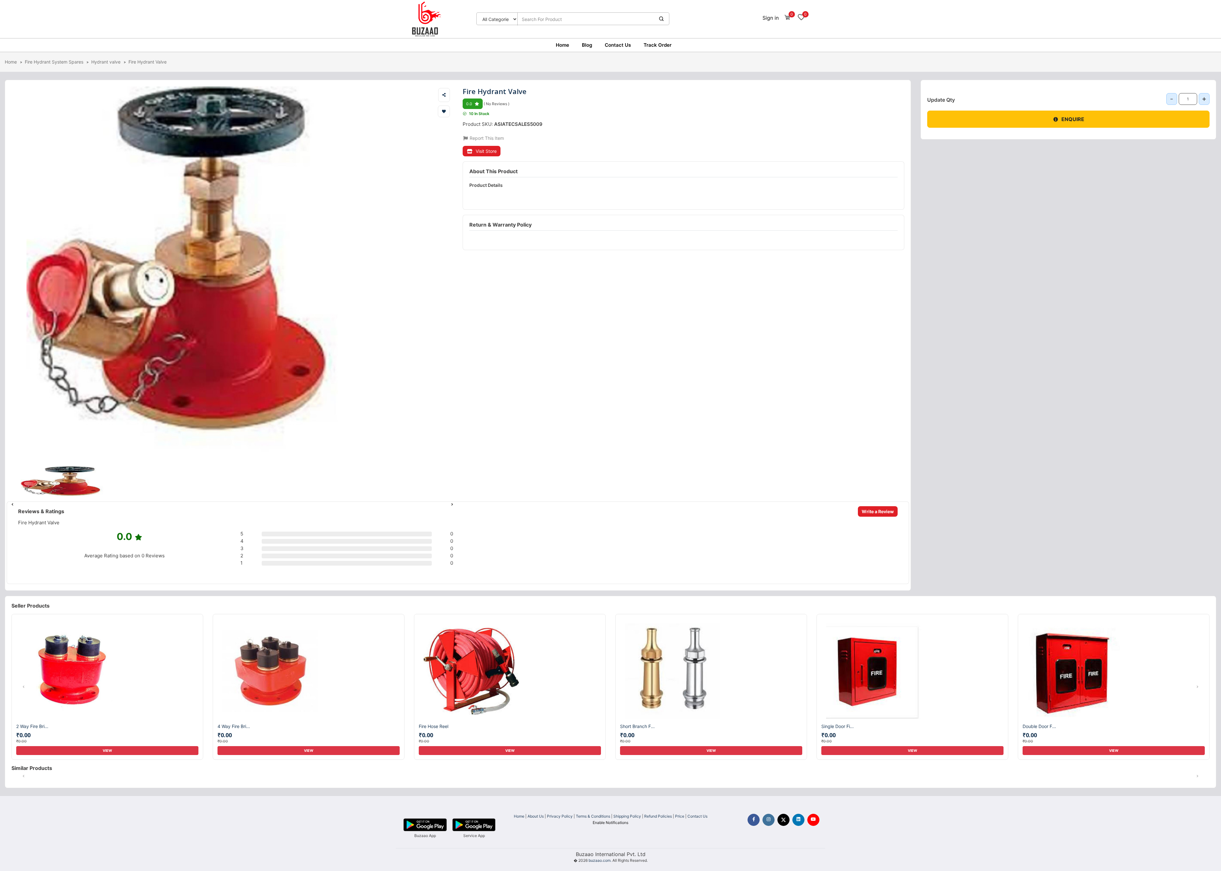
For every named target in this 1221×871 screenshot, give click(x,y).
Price (679, 816)
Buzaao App (425, 835)
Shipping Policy (627, 816)
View (107, 750)
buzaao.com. (600, 860)
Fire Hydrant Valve (147, 62)
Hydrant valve (106, 62)
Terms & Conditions (593, 816)
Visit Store (486, 151)
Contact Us (618, 45)
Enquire (1072, 119)
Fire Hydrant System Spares (54, 62)
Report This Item (486, 138)
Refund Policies (658, 816)
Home (562, 45)
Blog (587, 45)
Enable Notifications (610, 822)
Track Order (658, 45)
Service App (474, 835)
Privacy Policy (560, 816)
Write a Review (878, 511)
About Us (536, 816)
